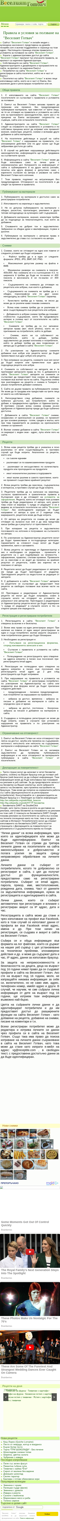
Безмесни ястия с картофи (39, 1394)
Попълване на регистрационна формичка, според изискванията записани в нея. (31, 644)
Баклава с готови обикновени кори (21, 1479)
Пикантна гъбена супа (15, 1466)
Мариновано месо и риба (16, 1498)
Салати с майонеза (13, 1495)
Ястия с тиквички (12, 1400)
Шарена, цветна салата (15, 1454)
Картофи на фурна (13, 1394)
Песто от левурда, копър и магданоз (22, 1444)
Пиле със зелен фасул (15, 1463)
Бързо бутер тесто (13, 1447)
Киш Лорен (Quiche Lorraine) (18, 1442)
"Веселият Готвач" (20, 42)
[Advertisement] (28, 11)
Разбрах (47, 1514)
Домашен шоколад (13, 1473)
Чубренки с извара (13, 1457)
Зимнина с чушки (12, 1485)
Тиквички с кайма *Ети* (15, 1468)
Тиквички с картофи (38, 1390)
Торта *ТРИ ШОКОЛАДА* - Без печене (23, 1449)
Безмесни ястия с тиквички (17, 1397)
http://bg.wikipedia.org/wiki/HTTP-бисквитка (22, 803)
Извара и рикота (11, 1493)
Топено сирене (11, 1500)
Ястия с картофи (42, 1397)
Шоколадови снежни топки (17, 1452)
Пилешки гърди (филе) (15, 1487)
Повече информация (27, 1518)
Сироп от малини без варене (18, 1471)
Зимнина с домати (13, 1490)
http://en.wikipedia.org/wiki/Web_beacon (20, 800)
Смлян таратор (11, 1476)
